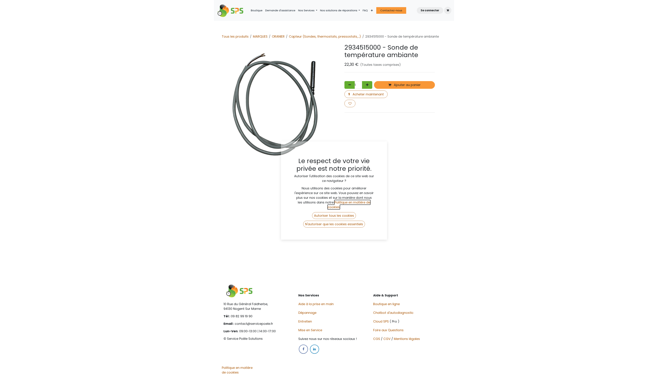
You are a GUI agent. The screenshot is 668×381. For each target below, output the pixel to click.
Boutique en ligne (387, 304)
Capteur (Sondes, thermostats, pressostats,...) (325, 36)
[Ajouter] (367, 85)
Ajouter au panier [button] (407, 85)
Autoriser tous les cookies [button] (334, 215)
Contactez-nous (391, 10)
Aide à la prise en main (316, 304)
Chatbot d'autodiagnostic (393, 313)
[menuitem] (256, 10)
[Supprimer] (349, 85)
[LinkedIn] (314, 349)
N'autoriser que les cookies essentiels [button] (334, 224)
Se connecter (430, 10)
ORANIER (278, 36)
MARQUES (260, 36)
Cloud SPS (381, 321)
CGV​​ (387, 339)
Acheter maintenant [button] (368, 94)
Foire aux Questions (388, 330)
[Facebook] (303, 349)
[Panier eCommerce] (447, 10)
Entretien (305, 321)
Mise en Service (310, 330)
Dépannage (307, 313)
